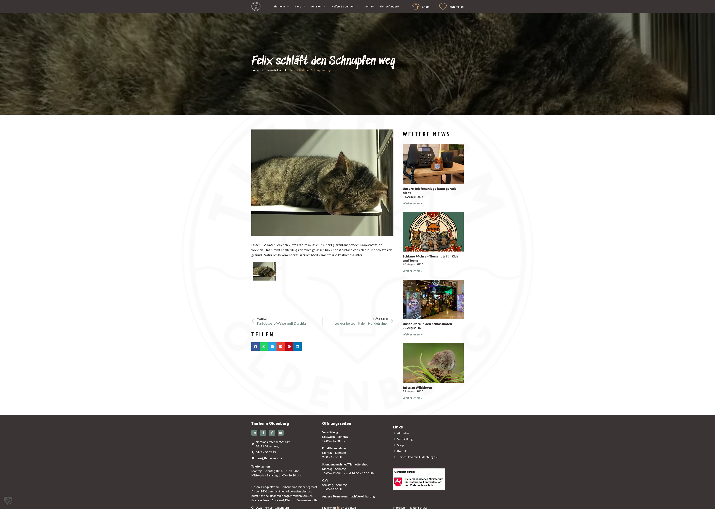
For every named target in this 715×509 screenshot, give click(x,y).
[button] (255, 346)
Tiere (298, 6)
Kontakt (369, 6)
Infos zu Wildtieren (417, 387)
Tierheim (279, 6)
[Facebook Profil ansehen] (272, 433)
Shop (425, 6)
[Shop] (416, 6)
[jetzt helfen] (443, 6)
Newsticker (274, 70)
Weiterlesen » (412, 203)
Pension (316, 6)
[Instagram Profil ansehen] (254, 433)
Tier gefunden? (389, 6)
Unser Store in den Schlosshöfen (427, 324)
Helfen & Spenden (343, 6)
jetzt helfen (456, 6)
